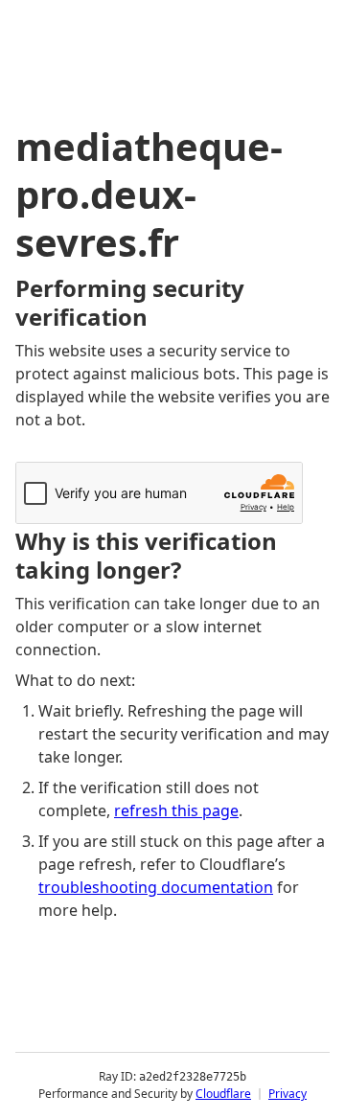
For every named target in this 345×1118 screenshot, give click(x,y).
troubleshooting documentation (155, 887)
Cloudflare (223, 1093)
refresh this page (176, 810)
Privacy (287, 1093)
